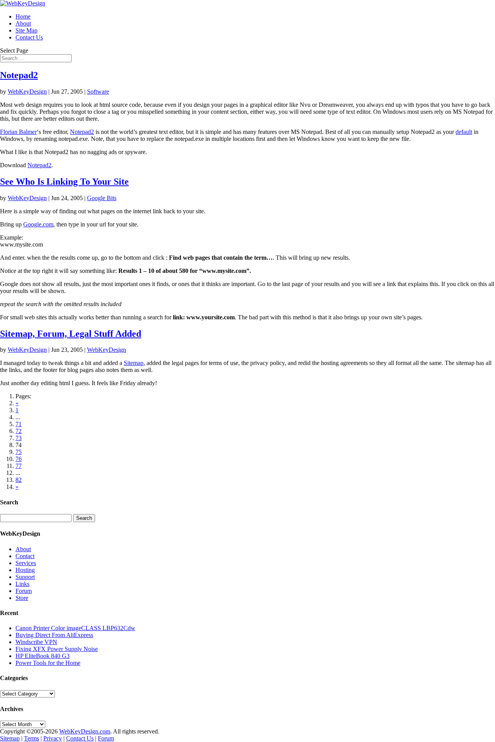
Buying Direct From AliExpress (54, 635)
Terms (31, 738)
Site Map (26, 30)
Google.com (38, 224)
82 (18, 479)
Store (21, 598)
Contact (24, 556)
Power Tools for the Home (47, 663)
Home (23, 16)
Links (22, 584)
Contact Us (29, 37)
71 (18, 424)
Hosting (25, 570)
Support (25, 577)
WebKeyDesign (27, 91)
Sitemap (133, 363)
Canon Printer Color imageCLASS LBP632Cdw (75, 628)
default (464, 132)
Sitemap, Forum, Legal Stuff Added (70, 334)
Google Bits (101, 198)
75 (18, 452)
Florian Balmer (18, 132)
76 (18, 459)
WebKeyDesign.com (84, 731)
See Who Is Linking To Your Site (64, 182)
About (23, 23)
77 (18, 466)
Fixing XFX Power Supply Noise (56, 649)
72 (18, 431)
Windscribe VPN (36, 642)
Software (98, 91)
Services (25, 563)
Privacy (52, 738)
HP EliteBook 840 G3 (42, 656)
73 (18, 438)
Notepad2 (19, 75)
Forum (23, 591)
